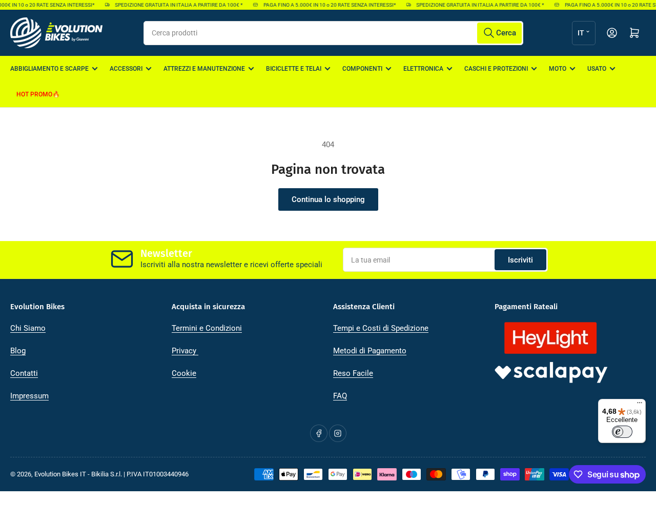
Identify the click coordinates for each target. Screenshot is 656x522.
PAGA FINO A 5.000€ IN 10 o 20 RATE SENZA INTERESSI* (326, 5)
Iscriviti (520, 260)
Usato (596, 68)
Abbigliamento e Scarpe (49, 68)
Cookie (184, 373)
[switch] (622, 432)
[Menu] (639, 405)
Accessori (126, 68)
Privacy (185, 350)
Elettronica (423, 68)
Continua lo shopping (328, 199)
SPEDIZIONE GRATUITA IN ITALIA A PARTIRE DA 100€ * (176, 5)
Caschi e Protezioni (496, 68)
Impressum (29, 395)
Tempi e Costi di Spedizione (380, 328)
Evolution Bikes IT (60, 474)
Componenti (362, 68)
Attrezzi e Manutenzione (204, 68)
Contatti (24, 373)
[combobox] (333, 33)
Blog (18, 350)
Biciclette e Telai (293, 68)
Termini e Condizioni (207, 328)
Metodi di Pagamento (369, 350)
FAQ (340, 395)
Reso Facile (353, 373)
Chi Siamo (28, 328)
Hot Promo (34, 94)
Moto (557, 68)
